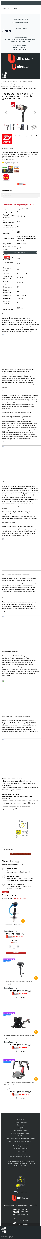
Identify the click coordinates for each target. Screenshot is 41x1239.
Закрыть (7, 257)
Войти (3, 1237)
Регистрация (9, 1237)
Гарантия (6, 8)
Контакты (16, 8)
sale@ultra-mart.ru (21, 28)
